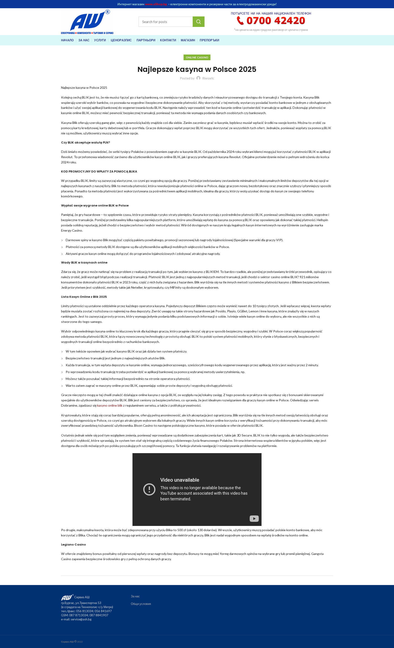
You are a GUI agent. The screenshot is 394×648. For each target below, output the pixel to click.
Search (199, 21)
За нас (135, 596)
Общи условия (141, 604)
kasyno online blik (109, 405)
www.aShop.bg (156, 4)
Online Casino (197, 57)
